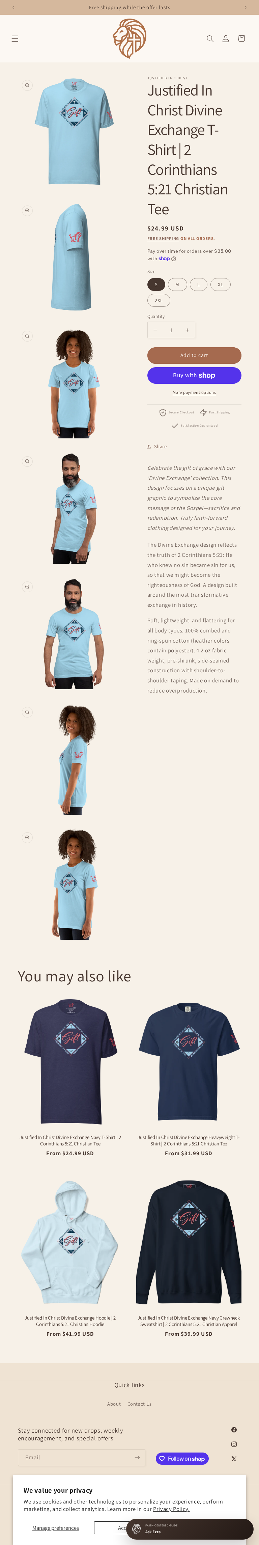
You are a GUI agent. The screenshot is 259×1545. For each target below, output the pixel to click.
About (114, 1404)
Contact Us (139, 1404)
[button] (15, 38)
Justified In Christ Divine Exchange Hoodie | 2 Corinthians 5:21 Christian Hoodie (70, 1320)
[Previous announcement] (13, 7)
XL (220, 284)
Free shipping (163, 238)
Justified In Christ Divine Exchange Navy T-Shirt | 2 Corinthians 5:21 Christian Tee (70, 1140)
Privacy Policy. (171, 1509)
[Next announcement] (245, 7)
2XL (159, 300)
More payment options (194, 392)
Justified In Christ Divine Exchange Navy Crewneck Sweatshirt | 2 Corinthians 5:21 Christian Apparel (189, 1320)
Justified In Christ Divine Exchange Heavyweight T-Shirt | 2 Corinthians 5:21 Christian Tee (189, 1140)
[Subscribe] (137, 1457)
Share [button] (160, 446)
